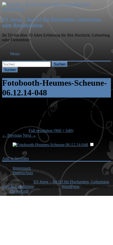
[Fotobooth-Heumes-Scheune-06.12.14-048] (50, 144)
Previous (12, 135)
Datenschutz (23, 173)
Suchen (59, 64)
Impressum (22, 168)
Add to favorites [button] (15, 158)
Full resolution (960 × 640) (51, 130)
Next (29, 135)
